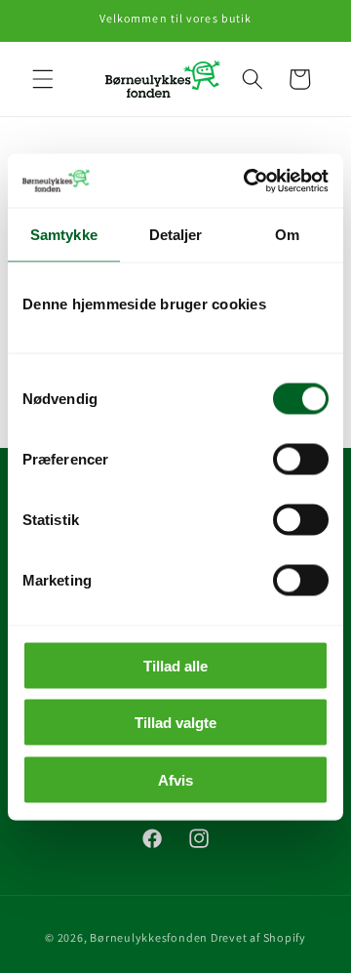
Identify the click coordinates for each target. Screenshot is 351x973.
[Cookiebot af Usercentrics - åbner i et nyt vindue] (248, 180)
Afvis (175, 779)
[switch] (301, 458)
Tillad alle (175, 665)
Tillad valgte (175, 722)
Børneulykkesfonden (149, 937)
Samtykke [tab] (64, 234)
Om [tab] (287, 234)
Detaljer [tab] (176, 234)
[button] (43, 79)
